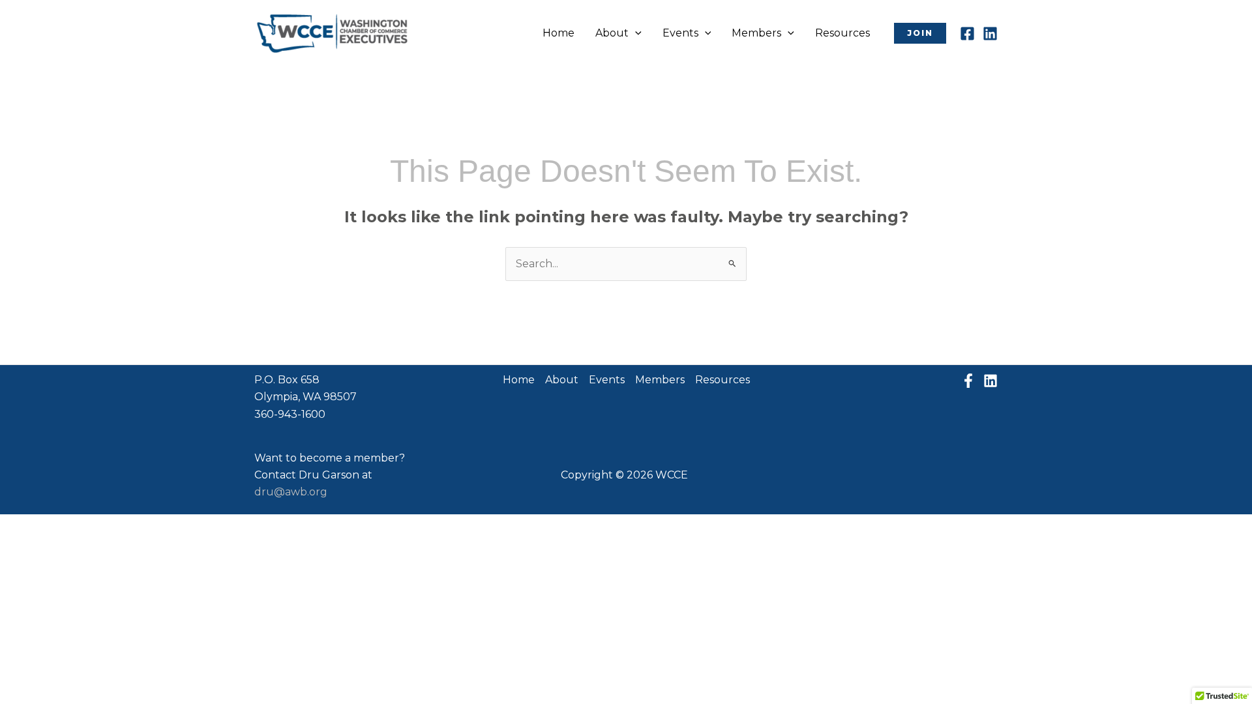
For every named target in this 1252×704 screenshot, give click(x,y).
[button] (635, 33)
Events (680, 33)
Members (756, 33)
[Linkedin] (990, 33)
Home (558, 33)
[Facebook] (967, 33)
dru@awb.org (290, 492)
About (612, 33)
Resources (842, 33)
